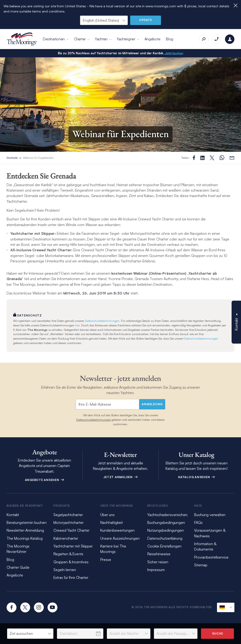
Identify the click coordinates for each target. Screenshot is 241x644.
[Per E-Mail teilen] (231, 157)
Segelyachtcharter (68, 514)
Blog (169, 39)
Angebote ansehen (42, 480)
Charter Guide (18, 567)
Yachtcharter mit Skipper (73, 546)
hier (77, 325)
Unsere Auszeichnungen (120, 538)
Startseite (12, 158)
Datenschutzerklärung (164, 538)
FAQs (198, 522)
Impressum (156, 569)
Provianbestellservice (211, 557)
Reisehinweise (158, 553)
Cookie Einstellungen (164, 546)
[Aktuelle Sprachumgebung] (225, 607)
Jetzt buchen (173, 53)
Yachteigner (126, 39)
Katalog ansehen (194, 477)
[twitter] (25, 607)
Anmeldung (152, 404)
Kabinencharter (65, 538)
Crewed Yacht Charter (71, 530)
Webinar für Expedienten (38, 158)
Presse (105, 559)
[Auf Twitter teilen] (202, 158)
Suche (217, 633)
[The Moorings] (22, 39)
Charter (80, 39)
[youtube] (52, 607)
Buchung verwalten (209, 514)
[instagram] (39, 607)
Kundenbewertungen (117, 530)
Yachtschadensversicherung (170, 514)
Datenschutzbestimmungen (102, 321)
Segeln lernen (64, 569)
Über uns (107, 514)
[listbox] (30, 633)
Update (145, 20)
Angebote (153, 39)
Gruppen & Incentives (70, 562)
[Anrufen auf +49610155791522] (216, 39)
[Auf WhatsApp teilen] (222, 157)
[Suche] (204, 39)
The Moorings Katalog (25, 538)
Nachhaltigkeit (111, 522)
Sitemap (200, 565)
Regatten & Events (68, 553)
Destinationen (54, 39)
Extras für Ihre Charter (70, 577)
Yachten (101, 39)
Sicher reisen (157, 562)
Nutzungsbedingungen (165, 530)
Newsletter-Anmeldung (25, 530)
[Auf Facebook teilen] (194, 158)
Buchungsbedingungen (166, 522)
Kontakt (13, 514)
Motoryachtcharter (68, 522)
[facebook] (11, 607)
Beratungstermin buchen (27, 522)
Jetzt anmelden (118, 477)
